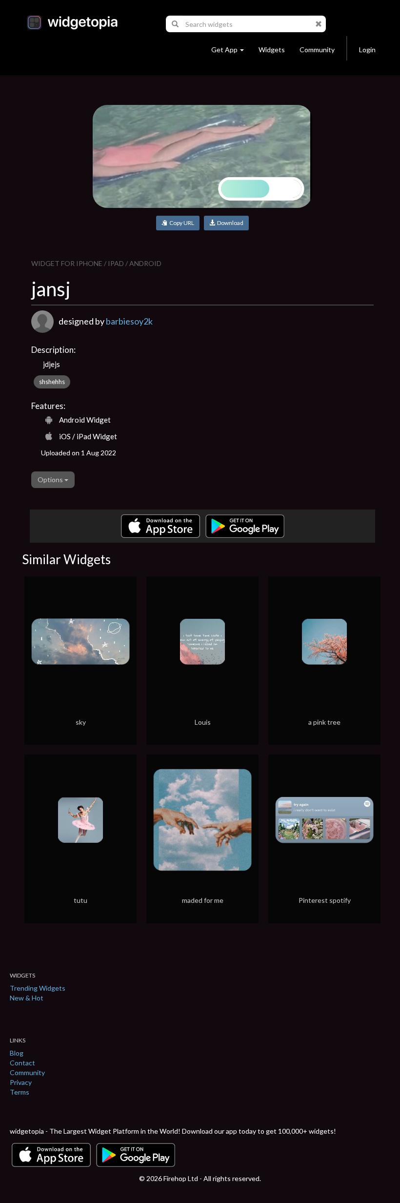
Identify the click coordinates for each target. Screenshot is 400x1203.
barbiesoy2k (129, 321)
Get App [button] (224, 49)
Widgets (272, 49)
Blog (16, 1053)
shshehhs (52, 382)
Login (367, 49)
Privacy (21, 1082)
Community (317, 49)
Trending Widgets (37, 988)
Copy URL (180, 222)
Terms (19, 1092)
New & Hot (26, 998)
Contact (22, 1063)
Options (51, 479)
